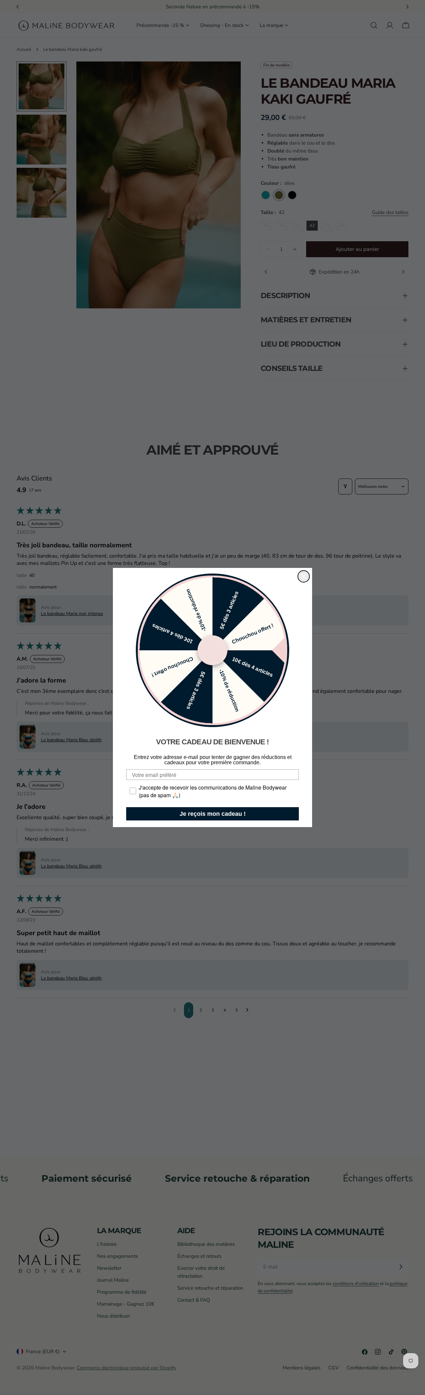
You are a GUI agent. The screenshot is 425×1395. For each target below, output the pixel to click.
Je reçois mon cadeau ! (213, 813)
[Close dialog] (303, 576)
